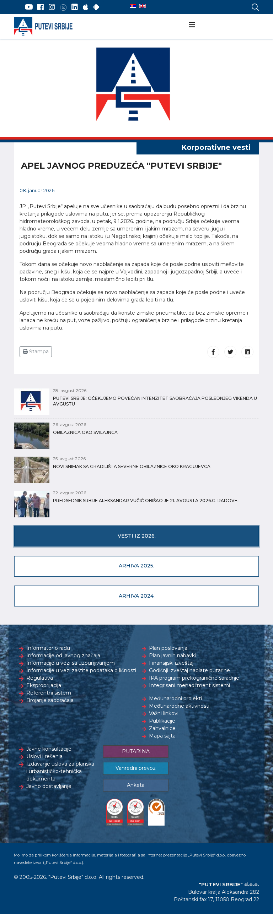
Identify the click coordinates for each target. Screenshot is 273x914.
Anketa (136, 785)
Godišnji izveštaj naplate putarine (189, 670)
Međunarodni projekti (175, 698)
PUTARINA (136, 751)
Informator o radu (48, 648)
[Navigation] (192, 25)
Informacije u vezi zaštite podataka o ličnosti (81, 670)
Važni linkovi (163, 713)
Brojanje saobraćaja (50, 700)
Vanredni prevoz (136, 768)
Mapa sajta (162, 736)
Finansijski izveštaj (171, 663)
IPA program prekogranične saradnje (194, 678)
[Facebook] (40, 7)
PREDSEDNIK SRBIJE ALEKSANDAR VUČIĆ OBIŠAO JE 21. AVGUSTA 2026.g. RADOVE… (147, 500)
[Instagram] (52, 7)
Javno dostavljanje (48, 786)
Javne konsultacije (48, 749)
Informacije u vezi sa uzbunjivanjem (70, 663)
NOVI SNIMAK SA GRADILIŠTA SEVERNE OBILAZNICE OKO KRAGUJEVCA (131, 466)
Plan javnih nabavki (172, 655)
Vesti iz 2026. (137, 536)
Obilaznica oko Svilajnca (85, 432)
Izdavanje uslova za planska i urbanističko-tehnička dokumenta (60, 771)
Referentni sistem (48, 693)
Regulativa (39, 678)
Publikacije (162, 721)
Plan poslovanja (168, 648)
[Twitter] (63, 7)
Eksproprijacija (43, 685)
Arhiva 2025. (136, 565)
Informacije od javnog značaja (63, 655)
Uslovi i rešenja (44, 756)
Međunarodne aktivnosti (179, 706)
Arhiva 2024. (137, 596)
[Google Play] (96, 7)
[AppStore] (85, 7)
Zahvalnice (162, 728)
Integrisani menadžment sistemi (189, 685)
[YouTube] (29, 7)
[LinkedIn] (74, 7)
